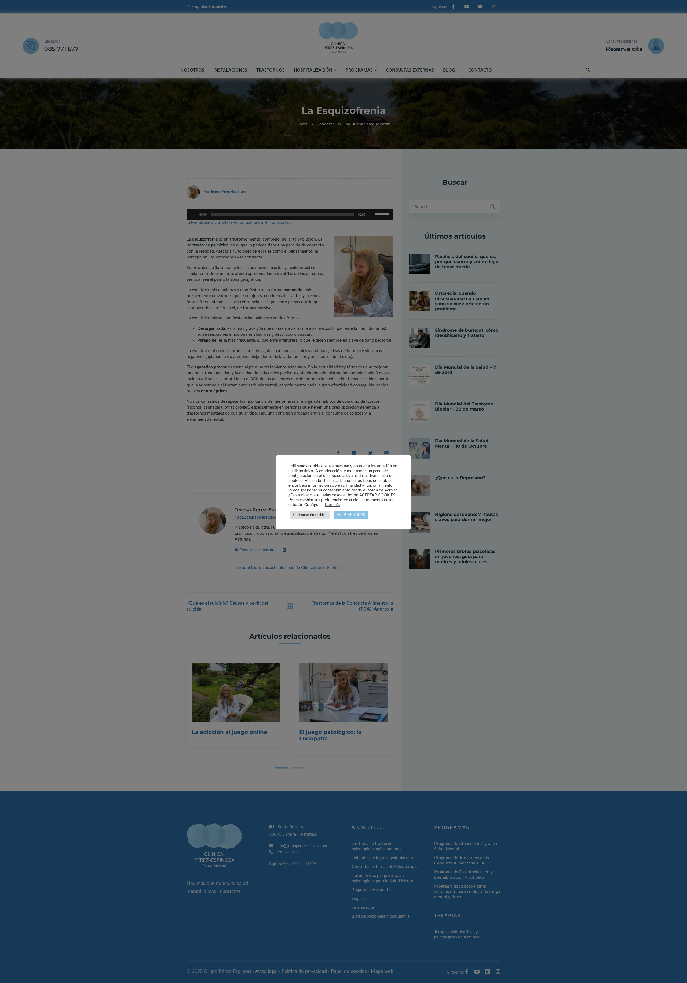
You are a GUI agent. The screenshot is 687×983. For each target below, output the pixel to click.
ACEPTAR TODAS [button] (351, 515)
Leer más (332, 505)
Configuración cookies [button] (309, 515)
